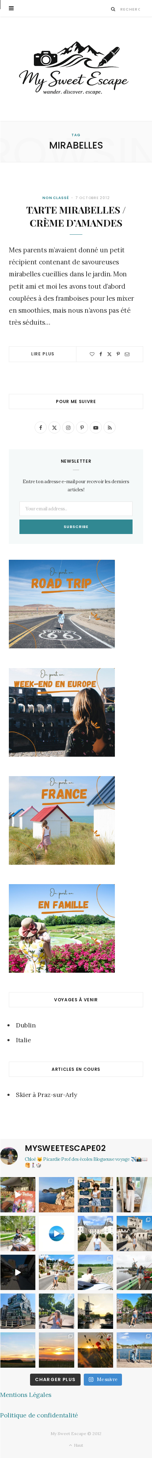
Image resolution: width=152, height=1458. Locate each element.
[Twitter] (109, 354)
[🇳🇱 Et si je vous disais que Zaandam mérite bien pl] (134, 1272)
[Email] (127, 354)
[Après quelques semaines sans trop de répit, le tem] (134, 1194)
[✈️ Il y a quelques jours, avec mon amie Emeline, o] (17, 1272)
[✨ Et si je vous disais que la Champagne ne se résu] (95, 1272)
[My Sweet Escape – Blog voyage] (76, 69)
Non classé (55, 197)
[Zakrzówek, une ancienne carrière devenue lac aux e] (134, 1350)
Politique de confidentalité (39, 1415)
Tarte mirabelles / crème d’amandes (76, 216)
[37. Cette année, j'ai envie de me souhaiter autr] (134, 1311)
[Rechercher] (113, 9)
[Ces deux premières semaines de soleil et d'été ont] (95, 1350)
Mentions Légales (26, 1395)
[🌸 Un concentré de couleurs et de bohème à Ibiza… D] (17, 1194)
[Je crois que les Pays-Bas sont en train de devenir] (95, 1311)
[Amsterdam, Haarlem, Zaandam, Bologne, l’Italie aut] (56, 1194)
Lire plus (43, 354)
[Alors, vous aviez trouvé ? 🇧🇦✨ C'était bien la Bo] (134, 1233)
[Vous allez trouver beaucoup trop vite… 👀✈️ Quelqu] (56, 1233)
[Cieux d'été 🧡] (17, 1350)
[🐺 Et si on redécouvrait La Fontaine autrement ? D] (56, 1272)
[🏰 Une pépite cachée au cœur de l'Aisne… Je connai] (95, 1233)
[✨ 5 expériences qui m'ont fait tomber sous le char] (56, 1311)
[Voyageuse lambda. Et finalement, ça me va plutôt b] (95, 1194)
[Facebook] (100, 354)
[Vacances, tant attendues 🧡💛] (56, 1350)
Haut (78, 1445)
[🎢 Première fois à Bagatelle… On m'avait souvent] (17, 1233)
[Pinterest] (118, 354)
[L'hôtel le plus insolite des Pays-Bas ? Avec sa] (17, 1311)
